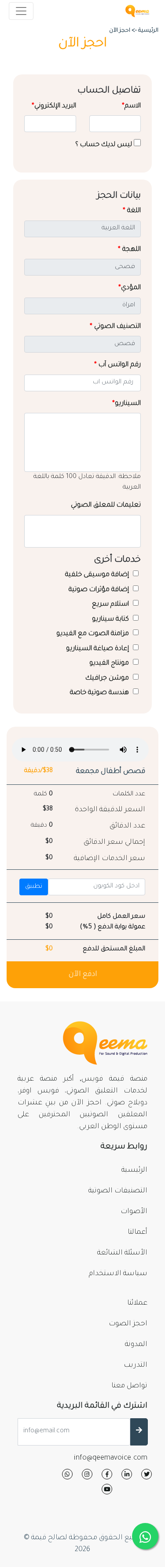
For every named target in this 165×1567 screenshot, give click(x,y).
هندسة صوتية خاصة (100, 693)
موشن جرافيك (108, 678)
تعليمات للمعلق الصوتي (106, 505)
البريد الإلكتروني (54, 106)
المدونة (136, 1345)
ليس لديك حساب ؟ (104, 145)
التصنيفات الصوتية (117, 1191)
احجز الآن (119, 31)
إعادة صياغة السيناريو (98, 649)
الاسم (131, 106)
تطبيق (33, 886)
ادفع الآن (83, 974)
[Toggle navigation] (21, 11)
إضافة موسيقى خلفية (98, 575)
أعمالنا (137, 1232)
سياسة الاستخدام (118, 1274)
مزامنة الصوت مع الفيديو (93, 634)
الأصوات (134, 1212)
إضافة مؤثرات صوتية (100, 590)
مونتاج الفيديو (110, 663)
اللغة (132, 211)
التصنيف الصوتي (115, 327)
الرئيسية (134, 1170)
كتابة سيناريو (111, 619)
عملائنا (137, 1303)
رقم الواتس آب (117, 365)
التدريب (135, 1365)
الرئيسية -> (145, 31)
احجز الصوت (128, 1324)
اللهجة (129, 250)
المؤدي (129, 288)
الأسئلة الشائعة (122, 1253)
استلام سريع (111, 604)
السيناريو (126, 404)
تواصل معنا (129, 1386)
